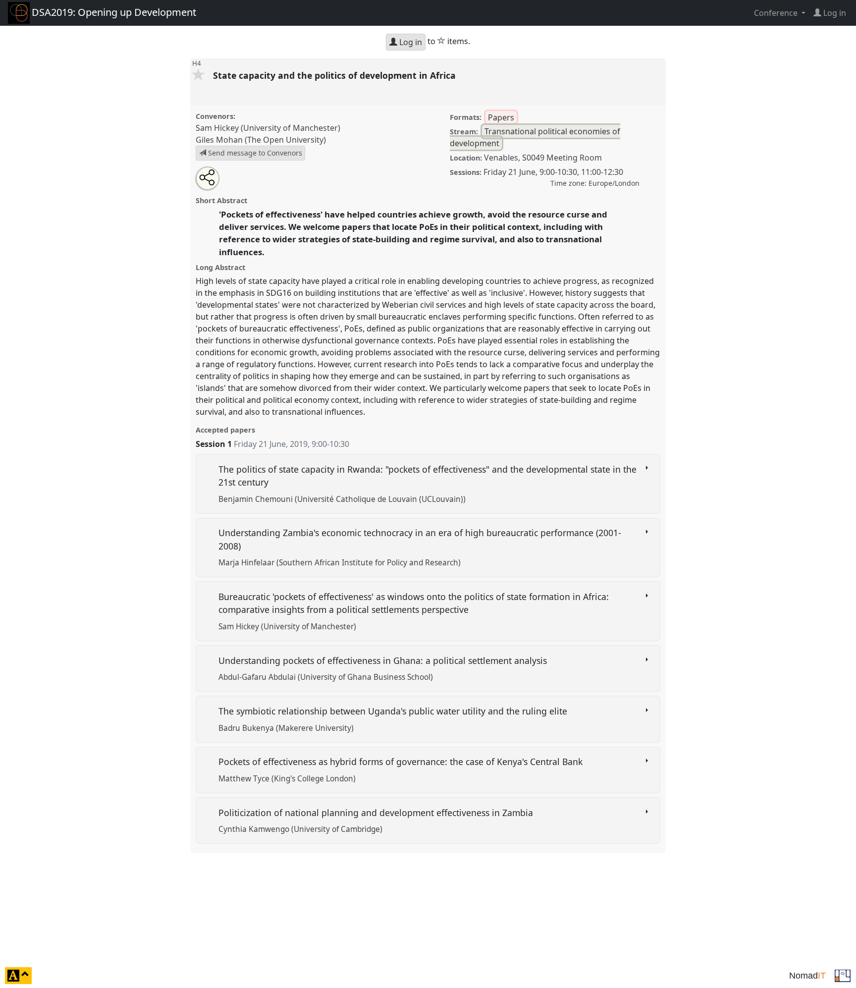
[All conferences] (843, 974)
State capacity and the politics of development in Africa (335, 75)
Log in (409, 42)
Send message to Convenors (254, 153)
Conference (777, 12)
